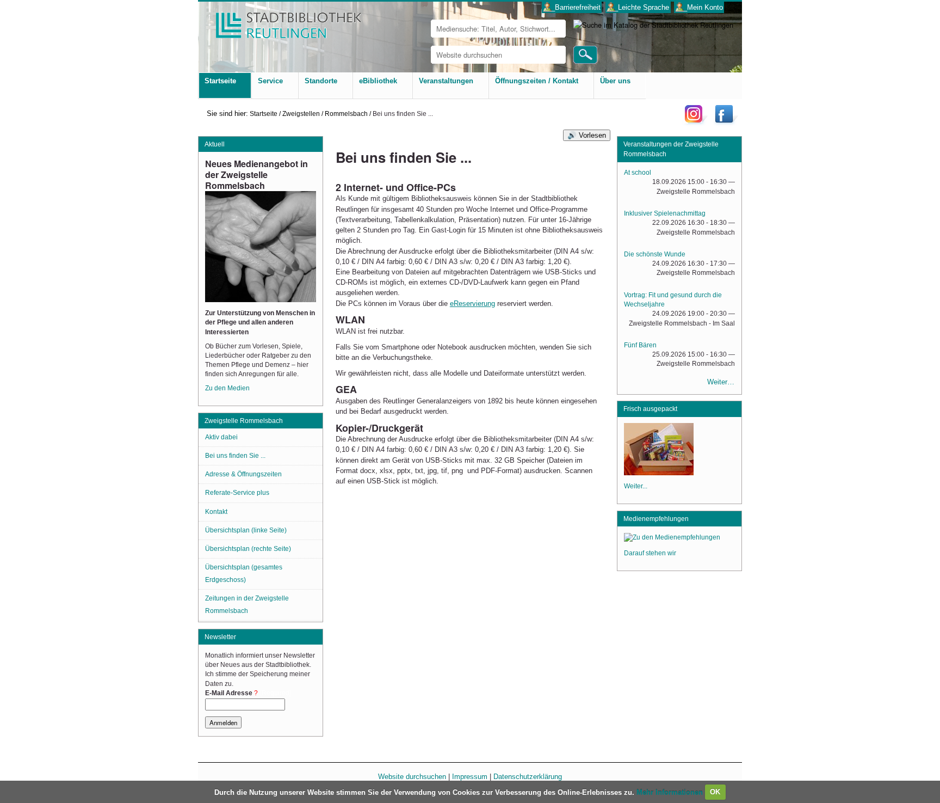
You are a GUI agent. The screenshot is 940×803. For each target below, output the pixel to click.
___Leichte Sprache (638, 7)
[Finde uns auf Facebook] (725, 122)
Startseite (263, 113)
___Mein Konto (699, 7)
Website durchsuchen (412, 777)
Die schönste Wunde (654, 254)
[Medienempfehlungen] (672, 539)
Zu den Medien (227, 388)
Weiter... (635, 486)
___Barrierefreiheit (572, 7)
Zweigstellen (301, 113)
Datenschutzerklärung (527, 777)
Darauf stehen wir (650, 553)
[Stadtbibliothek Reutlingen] (281, 21)
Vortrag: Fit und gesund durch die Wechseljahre (673, 300)
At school (637, 172)
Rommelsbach (346, 113)
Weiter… (720, 382)
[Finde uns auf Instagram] (696, 122)
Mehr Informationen (670, 792)
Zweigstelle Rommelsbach (244, 421)
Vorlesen (592, 135)
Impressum (469, 777)
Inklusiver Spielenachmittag (665, 213)
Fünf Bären (640, 345)
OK (715, 792)
